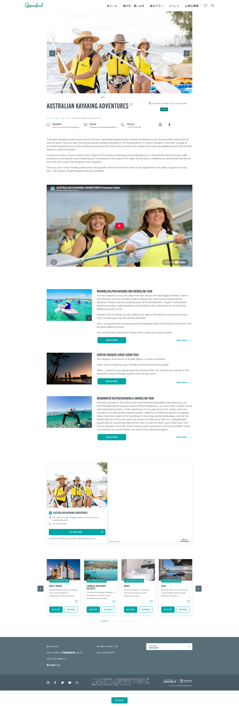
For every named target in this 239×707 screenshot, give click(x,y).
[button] (52, 53)
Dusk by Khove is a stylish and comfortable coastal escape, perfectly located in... (174, 593)
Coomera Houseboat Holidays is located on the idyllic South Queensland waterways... (101, 595)
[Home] (34, 7)
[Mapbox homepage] (114, 541)
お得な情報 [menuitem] (192, 5)
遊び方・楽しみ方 (62, 118)
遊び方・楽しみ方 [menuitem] (134, 5)
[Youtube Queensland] (69, 682)
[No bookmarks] (205, 5)
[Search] (212, 5)
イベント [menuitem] (174, 5)
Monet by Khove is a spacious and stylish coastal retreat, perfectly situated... (137, 593)
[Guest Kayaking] (119, 52)
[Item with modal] (119, 52)
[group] (63, 589)
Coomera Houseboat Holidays (96, 587)
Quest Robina (55, 586)
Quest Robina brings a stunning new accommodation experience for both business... (63, 593)
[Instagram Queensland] (48, 682)
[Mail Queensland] (77, 682)
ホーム (49, 118)
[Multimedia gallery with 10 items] (119, 54)
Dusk (163, 586)
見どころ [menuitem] (112, 5)
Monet (127, 586)
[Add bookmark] (131, 104)
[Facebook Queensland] (55, 682)
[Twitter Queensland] (62, 682)
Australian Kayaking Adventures (88, 105)
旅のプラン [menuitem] (156, 5)
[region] (119, 155)
